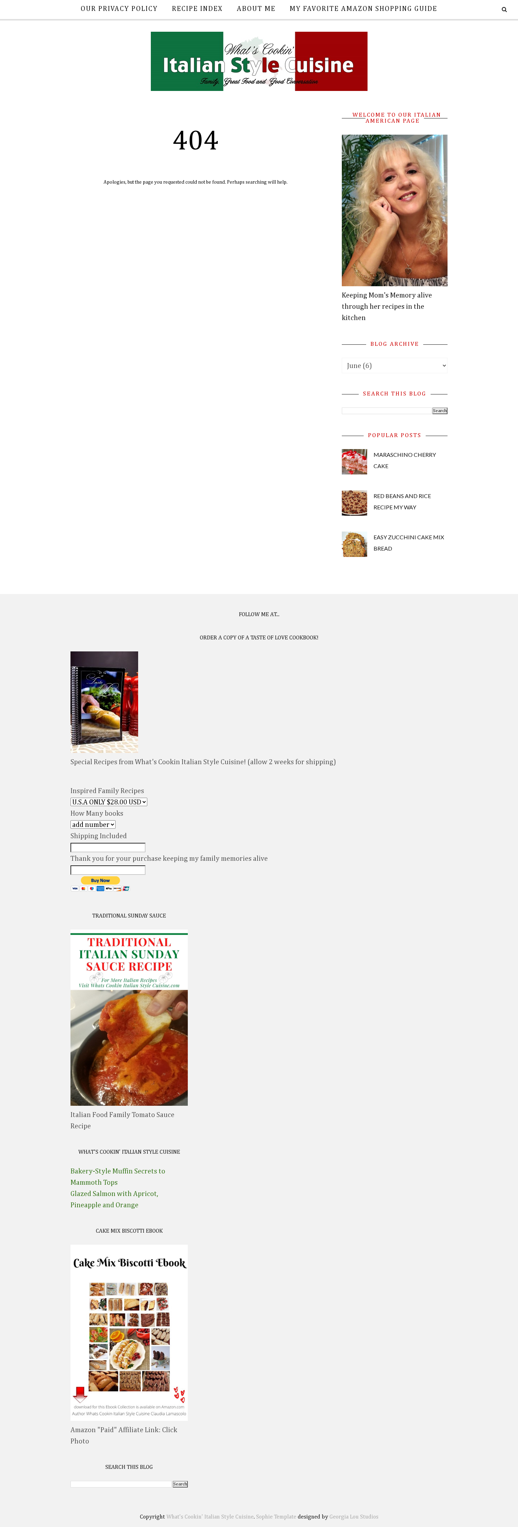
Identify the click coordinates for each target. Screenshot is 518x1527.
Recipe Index (197, 8)
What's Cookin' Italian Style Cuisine (210, 1517)
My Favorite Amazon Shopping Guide (363, 8)
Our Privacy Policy (119, 8)
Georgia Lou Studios (353, 1517)
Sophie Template (276, 1517)
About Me (256, 8)
